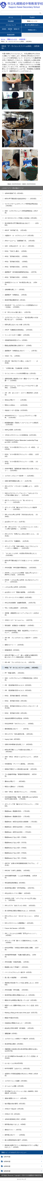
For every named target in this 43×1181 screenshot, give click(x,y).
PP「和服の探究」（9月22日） (15, 673)
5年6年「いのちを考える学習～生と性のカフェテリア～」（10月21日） (22, 581)
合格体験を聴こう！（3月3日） (15, 289)
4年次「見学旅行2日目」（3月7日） (16, 267)
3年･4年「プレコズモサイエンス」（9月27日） (20, 662)
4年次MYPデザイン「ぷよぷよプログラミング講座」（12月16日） (20, 416)
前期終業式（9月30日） (12, 650)
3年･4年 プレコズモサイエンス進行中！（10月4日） (21, 638)
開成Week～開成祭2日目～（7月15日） (18, 811)
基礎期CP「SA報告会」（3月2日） (16, 295)
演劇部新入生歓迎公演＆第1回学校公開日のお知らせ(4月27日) (21, 1050)
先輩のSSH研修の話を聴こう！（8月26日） (19, 744)
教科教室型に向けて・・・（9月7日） (17, 729)
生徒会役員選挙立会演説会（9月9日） (17, 718)
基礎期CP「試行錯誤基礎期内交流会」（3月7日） (21, 272)
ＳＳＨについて (11, 25)
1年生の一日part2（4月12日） (15, 1109)
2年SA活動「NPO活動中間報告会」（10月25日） (21, 567)
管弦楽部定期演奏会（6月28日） (15, 883)
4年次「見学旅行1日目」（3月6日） (16, 277)
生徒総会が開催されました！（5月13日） (18, 1023)
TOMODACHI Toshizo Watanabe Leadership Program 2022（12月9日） (21, 441)
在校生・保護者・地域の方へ (11, 30)
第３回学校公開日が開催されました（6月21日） (20, 911)
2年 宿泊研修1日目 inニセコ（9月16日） (18, 690)
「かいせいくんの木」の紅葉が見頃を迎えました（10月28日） (21, 554)
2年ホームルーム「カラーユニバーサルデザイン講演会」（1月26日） (21, 386)
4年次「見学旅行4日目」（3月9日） (16, 256)
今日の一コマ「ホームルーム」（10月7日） (19, 620)
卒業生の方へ (32, 30)
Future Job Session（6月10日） (15, 928)
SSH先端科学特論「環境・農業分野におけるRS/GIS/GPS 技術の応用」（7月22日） (21, 798)
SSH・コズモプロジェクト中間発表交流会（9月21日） (21, 679)
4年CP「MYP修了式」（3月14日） (16, 230)
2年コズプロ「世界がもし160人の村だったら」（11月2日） (22, 535)
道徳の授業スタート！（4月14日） (16, 1098)
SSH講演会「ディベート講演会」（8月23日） (20, 764)
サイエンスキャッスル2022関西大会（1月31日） (21, 373)
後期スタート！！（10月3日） (15, 645)
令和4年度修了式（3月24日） (14, 193)
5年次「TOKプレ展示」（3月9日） (16, 251)
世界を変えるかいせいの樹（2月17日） (18, 324)
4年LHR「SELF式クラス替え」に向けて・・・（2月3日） (21, 362)
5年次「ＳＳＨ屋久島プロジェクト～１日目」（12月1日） (21, 462)
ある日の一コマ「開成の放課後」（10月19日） (20, 592)
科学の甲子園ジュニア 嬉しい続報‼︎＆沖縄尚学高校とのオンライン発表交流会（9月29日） (21, 656)
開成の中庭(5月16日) (11, 1018)
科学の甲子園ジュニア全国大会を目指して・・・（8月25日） (21, 750)
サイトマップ (21, 1179)
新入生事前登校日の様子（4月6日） (16, 1140)
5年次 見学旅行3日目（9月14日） (16, 701)
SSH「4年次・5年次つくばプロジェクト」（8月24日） (21, 757)
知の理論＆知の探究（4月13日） (15, 1103)
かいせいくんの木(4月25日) (14, 1063)
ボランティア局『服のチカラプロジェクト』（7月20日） (22, 805)
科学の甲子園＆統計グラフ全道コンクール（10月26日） (22, 561)
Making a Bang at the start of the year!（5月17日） (21, 1012)
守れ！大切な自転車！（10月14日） (16, 608)
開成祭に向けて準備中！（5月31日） (17, 967)
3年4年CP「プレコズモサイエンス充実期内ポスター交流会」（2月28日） (21, 306)
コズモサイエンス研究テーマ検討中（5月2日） (20, 1039)
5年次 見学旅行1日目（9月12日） (16, 713)
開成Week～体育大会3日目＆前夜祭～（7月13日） (21, 822)
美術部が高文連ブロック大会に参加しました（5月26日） (22, 983)
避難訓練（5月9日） (11, 1033)
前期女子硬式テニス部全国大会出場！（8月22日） (21, 769)
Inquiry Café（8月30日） (13, 739)
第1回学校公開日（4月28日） (14, 1044)
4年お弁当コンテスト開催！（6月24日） (18, 893)
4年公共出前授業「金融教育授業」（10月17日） (21, 603)
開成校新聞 (10, 35)
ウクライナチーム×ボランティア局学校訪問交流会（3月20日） (21, 205)
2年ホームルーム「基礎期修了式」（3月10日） (20, 241)
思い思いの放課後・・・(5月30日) (16, 977)
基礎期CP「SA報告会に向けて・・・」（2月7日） (21, 351)
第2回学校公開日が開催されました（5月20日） (20, 995)
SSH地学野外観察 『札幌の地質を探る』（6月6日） (20, 955)
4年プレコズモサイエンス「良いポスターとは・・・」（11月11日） (19, 501)
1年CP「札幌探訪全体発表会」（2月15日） (19, 330)
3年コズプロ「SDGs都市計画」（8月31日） (19, 734)
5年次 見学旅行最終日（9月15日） (16, 696)
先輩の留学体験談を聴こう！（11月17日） (19, 481)
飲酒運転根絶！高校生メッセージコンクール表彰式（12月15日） (21, 423)
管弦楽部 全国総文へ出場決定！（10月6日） (20, 625)
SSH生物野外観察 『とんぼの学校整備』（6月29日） (21, 876)
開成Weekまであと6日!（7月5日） (16, 853)
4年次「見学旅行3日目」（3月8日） (16, 261)
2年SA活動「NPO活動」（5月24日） (17, 990)
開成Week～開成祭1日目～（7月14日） (18, 816)
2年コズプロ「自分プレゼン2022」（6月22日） (20, 905)
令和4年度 (22, 39)
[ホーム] (21, 5)
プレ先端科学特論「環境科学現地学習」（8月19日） (20, 775)
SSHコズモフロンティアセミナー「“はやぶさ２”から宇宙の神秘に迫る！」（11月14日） (21, 494)
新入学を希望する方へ (32, 25)
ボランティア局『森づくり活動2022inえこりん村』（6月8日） (21, 941)
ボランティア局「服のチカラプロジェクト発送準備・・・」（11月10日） (21, 508)
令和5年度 (7, 1166)
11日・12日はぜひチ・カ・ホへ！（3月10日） (20, 246)
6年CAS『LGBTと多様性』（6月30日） (18, 870)
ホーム (11, 17)
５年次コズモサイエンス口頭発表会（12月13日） (21, 435)
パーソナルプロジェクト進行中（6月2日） (19, 972)
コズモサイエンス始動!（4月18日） (16, 1081)
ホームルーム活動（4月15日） (15, 1086)
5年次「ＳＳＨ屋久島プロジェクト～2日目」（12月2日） (22, 455)
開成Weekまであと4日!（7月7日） (16, 842)
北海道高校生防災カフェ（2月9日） (16, 340)
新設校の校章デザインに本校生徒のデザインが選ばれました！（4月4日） (21, 1146)
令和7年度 (7, 1157)
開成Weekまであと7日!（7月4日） (16, 858)
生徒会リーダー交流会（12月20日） (16, 410)
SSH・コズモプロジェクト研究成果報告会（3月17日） (21, 212)
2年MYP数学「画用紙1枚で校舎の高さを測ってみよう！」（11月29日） (22, 469)
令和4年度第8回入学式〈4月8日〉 (16, 1119)
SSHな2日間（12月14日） (13, 430)
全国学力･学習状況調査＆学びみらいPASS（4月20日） (21, 1074)
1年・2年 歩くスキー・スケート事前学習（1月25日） (21, 394)
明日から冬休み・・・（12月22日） (16, 405)
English (32, 17)
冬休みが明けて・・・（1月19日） (16, 400)
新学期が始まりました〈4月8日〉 (16, 1124)
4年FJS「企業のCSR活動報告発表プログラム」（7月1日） (21, 864)
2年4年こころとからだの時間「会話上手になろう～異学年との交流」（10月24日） (22, 573)
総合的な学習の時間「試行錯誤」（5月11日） (20, 1028)
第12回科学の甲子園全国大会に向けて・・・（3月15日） (22, 224)
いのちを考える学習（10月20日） (16, 587)
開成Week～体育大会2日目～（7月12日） (18, 827)
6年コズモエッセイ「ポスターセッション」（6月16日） (22, 917)
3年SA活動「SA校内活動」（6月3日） (17, 962)
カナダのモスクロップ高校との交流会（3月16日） (21, 218)
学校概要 (11, 21)
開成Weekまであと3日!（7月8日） (16, 837)
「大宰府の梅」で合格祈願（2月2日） (17, 368)
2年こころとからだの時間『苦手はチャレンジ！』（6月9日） (21, 934)
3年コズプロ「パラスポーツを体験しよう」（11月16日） (22, 487)
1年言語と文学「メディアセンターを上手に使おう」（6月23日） (20, 899)
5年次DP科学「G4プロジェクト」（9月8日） (20, 723)
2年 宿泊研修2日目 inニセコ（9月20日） (18, 685)
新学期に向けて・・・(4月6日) (15, 1135)
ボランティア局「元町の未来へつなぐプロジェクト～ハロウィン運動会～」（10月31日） (21, 547)
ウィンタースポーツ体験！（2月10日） (18, 335)
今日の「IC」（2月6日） (13, 356)
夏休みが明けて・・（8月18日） (15, 781)
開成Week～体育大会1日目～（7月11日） (18, 832)
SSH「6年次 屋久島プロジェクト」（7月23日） (21, 792)
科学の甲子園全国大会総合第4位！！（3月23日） (21, 198)
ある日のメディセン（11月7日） (15, 522)
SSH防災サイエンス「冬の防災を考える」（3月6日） (21, 283)
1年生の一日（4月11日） (13, 1114)
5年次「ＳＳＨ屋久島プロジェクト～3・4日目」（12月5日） (22, 448)
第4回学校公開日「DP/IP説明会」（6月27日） (20, 888)
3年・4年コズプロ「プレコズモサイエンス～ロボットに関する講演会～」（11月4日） (22, 528)
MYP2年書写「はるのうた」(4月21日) (17, 1068)
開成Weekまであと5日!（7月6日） (16, 848)
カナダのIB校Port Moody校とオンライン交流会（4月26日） (21, 1057)
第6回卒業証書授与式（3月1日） (15, 300)
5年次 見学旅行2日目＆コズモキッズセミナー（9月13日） (21, 707)
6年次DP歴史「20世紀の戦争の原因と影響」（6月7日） (22, 948)
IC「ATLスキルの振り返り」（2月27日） (18, 312)
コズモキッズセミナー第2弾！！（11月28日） (20, 476)
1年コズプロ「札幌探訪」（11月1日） (17, 541)
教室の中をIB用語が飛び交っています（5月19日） (21, 1000)
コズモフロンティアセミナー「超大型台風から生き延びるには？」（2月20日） (21, 318)
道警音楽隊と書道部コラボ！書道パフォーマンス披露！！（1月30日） (21, 379)
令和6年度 (7, 1161)
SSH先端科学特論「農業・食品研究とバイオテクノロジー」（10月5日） (21, 631)
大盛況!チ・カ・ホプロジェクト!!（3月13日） (20, 235)
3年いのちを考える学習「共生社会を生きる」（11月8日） (21, 515)
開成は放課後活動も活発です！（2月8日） (19, 345)
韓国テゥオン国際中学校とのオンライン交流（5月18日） (22, 1006)
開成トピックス (32, 21)
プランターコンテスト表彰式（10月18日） (19, 597)
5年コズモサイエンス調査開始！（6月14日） (19, 923)
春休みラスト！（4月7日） (13, 1130)
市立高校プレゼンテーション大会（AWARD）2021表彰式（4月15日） (21, 1092)
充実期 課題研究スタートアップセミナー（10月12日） (22, 614)
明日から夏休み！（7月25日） (15, 786)
